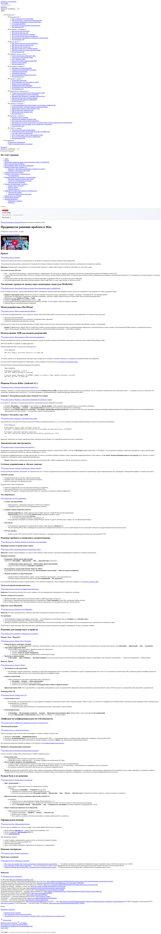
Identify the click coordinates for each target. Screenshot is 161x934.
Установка (23, 926)
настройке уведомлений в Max (68, 362)
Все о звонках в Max (91, 581)
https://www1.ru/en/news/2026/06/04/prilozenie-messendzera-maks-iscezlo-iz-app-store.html (71, 884)
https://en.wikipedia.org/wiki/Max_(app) (21, 879)
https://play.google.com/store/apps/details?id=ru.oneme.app (48, 886)
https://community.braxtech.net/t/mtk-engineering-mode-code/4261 (45, 888)
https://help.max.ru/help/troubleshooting (36, 900)
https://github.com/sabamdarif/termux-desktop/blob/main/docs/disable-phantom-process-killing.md (73, 891)
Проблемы (29, 926)
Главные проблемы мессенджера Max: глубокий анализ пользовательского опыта (30, 867)
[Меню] (3, 11)
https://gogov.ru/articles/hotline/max (36, 901)
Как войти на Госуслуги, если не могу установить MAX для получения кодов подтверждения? (34, 916)
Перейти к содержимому (8, 1)
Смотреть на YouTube (13, 235)
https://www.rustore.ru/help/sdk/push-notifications (42, 898)
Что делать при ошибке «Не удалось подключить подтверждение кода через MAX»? (31, 864)
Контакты (4, 7)
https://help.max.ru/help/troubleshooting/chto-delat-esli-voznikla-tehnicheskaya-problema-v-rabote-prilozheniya (92, 901)
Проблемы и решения (13, 222)
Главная (3, 222)
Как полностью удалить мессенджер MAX (17, 865)
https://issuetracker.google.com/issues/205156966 (49, 890)
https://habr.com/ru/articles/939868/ (41, 893)
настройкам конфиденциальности (53, 743)
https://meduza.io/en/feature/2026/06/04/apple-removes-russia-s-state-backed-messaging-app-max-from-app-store (80, 881)
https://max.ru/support (7, 903)
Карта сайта (9, 926)
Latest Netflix (4, 932)
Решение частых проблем (12, 913)
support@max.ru (14, 834)
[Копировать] (5, 379)
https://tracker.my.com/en (43, 896)
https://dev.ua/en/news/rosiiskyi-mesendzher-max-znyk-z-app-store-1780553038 (60, 883)
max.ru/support (22, 832)
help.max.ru (18, 830)
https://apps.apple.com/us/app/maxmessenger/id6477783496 (66, 903)
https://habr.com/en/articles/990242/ (37, 895)
